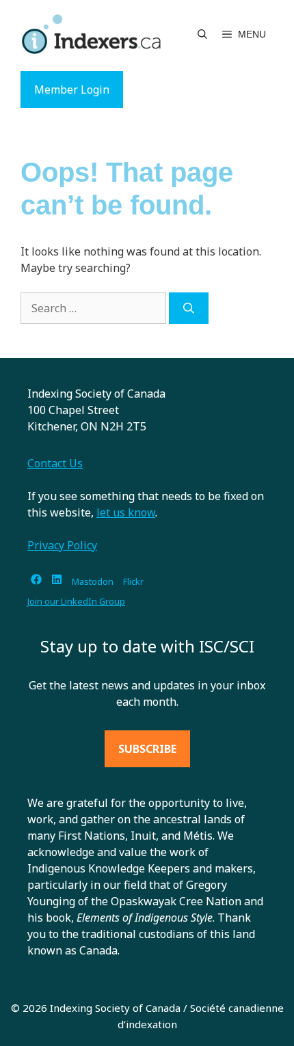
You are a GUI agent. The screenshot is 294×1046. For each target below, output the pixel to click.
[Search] (189, 308)
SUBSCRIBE (147, 748)
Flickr (133, 581)
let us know (125, 512)
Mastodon (92, 581)
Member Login (71, 89)
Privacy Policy (62, 545)
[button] (202, 34)
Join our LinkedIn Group (76, 601)
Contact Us (55, 463)
